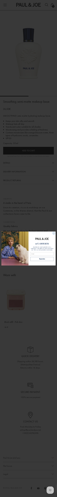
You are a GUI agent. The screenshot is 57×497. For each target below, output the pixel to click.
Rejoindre (42, 259)
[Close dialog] (54, 233)
